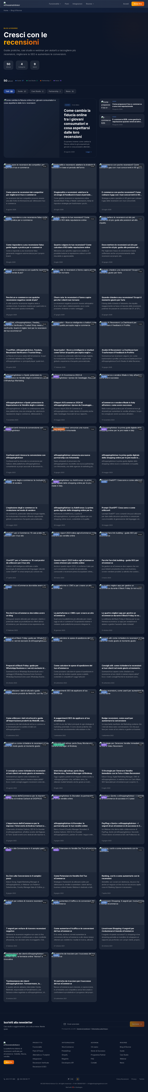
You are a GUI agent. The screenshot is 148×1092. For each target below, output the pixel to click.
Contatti (94, 1063)
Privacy (133, 1079)
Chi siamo (94, 1047)
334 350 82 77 (25, 1079)
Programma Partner (98, 1055)
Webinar (123, 1059)
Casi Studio (37, 91)
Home (6, 10)
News (69, 91)
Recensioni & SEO (39, 1067)
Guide (22, 91)
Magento (65, 1059)
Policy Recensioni (123, 1079)
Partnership (54, 91)
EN (72, 1079)
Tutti (9, 91)
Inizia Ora (138, 4)
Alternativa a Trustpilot (41, 1055)
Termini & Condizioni (83, 1029)
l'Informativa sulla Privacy (99, 1029)
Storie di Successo (98, 1051)
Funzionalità (54, 4)
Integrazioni (77, 4)
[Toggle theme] (77, 1079)
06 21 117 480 (10, 1079)
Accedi (126, 4)
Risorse (89, 4)
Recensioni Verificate (41, 1063)
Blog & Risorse (125, 1047)
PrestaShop (66, 1051)
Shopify (65, 1055)
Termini (141, 1079)
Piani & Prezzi (38, 1051)
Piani (67, 4)
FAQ (92, 1059)
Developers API (68, 1063)
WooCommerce (68, 1047)
